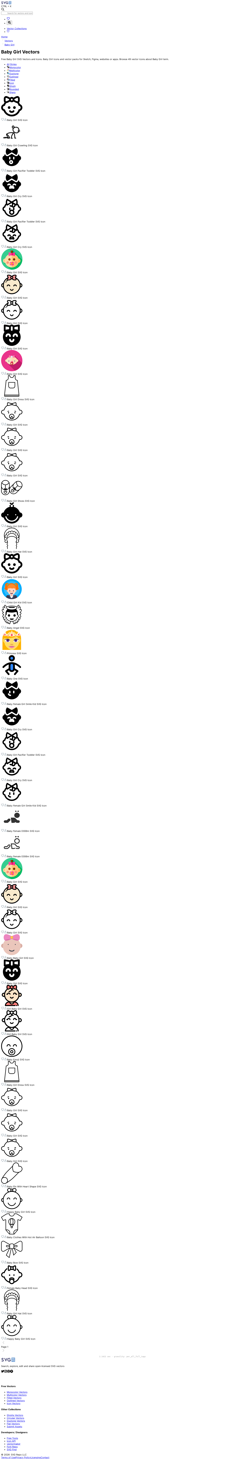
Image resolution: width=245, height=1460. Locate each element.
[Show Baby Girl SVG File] (11, 116)
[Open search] (9, 23)
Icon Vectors (13, 1403)
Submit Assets (14, 1426)
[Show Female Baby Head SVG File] (11, 1284)
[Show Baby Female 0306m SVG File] (11, 827)
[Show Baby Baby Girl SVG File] (11, 954)
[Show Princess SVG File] (11, 649)
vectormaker (13, 1443)
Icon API (11, 1441)
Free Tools (12, 1438)
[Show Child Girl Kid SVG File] (11, 599)
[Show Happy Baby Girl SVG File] (11, 1208)
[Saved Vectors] (8, 19)
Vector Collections (17, 28)
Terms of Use (8, 1457)
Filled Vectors (14, 1397)
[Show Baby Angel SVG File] (11, 624)
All (12, 64)
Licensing (36, 1457)
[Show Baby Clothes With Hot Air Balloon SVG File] (11, 1233)
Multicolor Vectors (17, 1394)
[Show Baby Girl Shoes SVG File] (11, 497)
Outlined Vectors (16, 1400)
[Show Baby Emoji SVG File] (11, 1056)
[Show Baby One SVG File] (11, 675)
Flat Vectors (13, 1423)
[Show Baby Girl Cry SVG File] (11, 192)
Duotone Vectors (16, 1420)
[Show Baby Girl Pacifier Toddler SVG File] (11, 167)
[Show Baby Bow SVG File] (11, 1259)
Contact (45, 1457)
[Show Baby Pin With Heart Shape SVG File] (11, 1183)
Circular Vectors (15, 1418)
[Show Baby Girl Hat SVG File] (11, 548)
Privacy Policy (23, 1457)
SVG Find (12, 1449)
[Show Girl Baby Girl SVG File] (11, 1005)
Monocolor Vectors (17, 1392)
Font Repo (12, 1446)
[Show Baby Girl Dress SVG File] (11, 395)
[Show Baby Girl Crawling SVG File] (11, 141)
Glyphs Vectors (15, 1415)
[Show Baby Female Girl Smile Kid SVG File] (11, 700)
